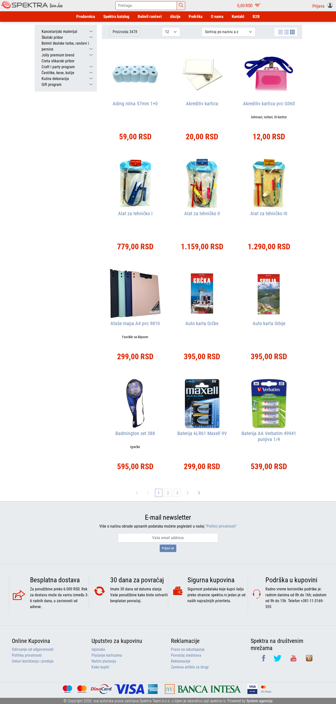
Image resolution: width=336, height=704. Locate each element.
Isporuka (98, 649)
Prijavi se (168, 548)
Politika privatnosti (27, 655)
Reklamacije (180, 661)
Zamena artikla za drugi (190, 667)
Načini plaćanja (104, 661)
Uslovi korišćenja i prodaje (33, 661)
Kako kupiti (100, 667)
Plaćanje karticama (107, 655)
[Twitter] (278, 660)
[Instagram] (309, 660)
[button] (323, 5)
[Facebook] (264, 660)
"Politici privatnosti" (221, 526)
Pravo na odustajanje (188, 649)
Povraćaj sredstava (186, 655)
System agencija (259, 701)
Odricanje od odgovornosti (33, 649)
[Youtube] (294, 660)
